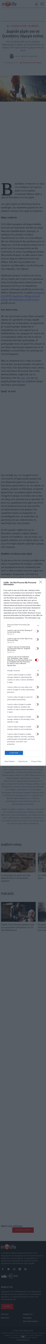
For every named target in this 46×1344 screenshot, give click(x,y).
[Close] (41, 582)
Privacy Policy (36, 761)
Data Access (23, 761)
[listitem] (23, 625)
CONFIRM (14, 753)
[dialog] (23, 672)
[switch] (37, 631)
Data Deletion (10, 761)
